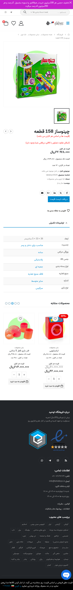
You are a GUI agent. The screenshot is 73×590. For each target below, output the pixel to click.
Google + (48, 193)
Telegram (50, 460)
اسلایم (24, 524)
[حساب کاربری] (21, 23)
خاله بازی (19, 541)
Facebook (67, 193)
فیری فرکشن (31, 547)
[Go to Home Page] (69, 34)
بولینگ (27, 530)
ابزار (50, 524)
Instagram (57, 460)
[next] (5, 131)
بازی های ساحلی (39, 530)
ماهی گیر (56, 553)
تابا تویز (62, 179)
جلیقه (47, 541)
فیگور (21, 547)
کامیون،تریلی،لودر (61, 565)
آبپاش (66, 524)
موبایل (38, 553)
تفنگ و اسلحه (45, 535)
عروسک (42, 547)
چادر (25, 559)
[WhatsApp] (6, 12)
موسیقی (16, 553)
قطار (13, 547)
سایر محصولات (52, 179)
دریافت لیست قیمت (59, 199)
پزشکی (33, 559)
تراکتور (56, 535)
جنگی (39, 541)
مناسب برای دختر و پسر (32, 245)
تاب (13, 530)
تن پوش (33, 535)
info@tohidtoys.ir (57, 481)
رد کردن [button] (18, 586)
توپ (24, 535)
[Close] (70, 2)
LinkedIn (54, 193)
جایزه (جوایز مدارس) (60, 541)
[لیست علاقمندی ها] (13, 23)
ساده (40, 252)
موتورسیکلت (27, 553)
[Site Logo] (54, 23)
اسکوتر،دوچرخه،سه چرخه (58, 530)
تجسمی (65, 535)
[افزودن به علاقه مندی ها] (55, 319)
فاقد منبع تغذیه (35, 274)
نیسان (66, 559)
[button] (67, 23)
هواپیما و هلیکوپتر (53, 559)
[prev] (10, 131)
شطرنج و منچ (53, 547)
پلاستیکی (38, 260)
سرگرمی (39, 288)
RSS (65, 460)
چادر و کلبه (15, 559)
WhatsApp (42, 460)
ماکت (47, 553)
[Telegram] (11, 12)
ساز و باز (60, 183)
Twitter (60, 193)
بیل (19, 530)
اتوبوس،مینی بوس (38, 524)
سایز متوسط (37, 281)
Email (42, 193)
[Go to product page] (19, 328)
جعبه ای (39, 267)
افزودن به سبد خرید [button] (52, 385)
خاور (11, 541)
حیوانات (30, 541)
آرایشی (57, 524)
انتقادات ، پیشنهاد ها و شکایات (57, 508)
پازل (40, 559)
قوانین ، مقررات (63, 503)
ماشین (65, 553)
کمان (49, 565)
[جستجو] (25, 12)
